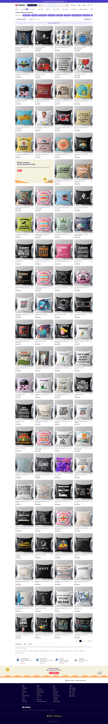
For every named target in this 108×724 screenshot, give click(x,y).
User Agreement (25, 710)
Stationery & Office (83, 9)
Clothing (25, 9)
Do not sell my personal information (41, 710)
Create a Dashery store (42, 701)
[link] (27, 15)
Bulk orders (24, 701)
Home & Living (56, 9)
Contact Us (55, 699)
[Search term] (67, 5)
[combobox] (48, 5)
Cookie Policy (51, 710)
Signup (23, 699)
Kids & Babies (65, 9)
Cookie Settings (56, 701)
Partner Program (40, 691)
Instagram (73, 688)
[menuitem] (17, 9)
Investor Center (40, 690)
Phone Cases (40, 9)
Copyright (55, 697)
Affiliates (38, 693)
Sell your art (39, 695)
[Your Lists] (88, 5)
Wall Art (48, 9)
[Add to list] (32, 48)
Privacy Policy (31, 710)
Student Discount (26, 695)
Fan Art (23, 690)
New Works (24, 691)
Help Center (55, 691)
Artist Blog (39, 699)
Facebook (73, 690)
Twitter (72, 692)
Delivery (55, 688)
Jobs (38, 697)
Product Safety (56, 695)
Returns (54, 690)
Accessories (73, 9)
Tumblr (72, 694)
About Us (39, 688)
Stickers (33, 9)
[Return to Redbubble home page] (20, 5)
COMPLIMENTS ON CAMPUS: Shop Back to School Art (54, 1)
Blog (23, 693)
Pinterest (73, 695)
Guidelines (55, 693)
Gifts (92, 9)
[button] (54, 1)
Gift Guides (24, 688)
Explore (17, 9)
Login (23, 697)
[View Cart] (91, 5)
